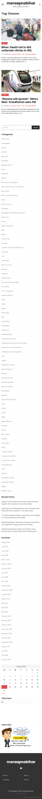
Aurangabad (5, 143)
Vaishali (4, 473)
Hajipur (3, 308)
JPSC (3, 356)
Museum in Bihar (7, 387)
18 (10, 683)
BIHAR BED (4, 174)
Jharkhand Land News (8, 339)
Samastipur (5, 443)
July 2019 (4, 651)
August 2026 (5, 542)
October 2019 (6, 638)
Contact (6, 780)
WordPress (37, 797)
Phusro (3, 408)
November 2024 (6, 590)
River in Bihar (5, 434)
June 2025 (4, 577)
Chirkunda (4, 252)
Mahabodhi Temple (8, 365)
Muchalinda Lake (7, 378)
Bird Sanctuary (6, 204)
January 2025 (6, 586)
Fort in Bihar (5, 287)
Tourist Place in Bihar (8, 460)
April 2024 (4, 603)
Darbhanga (5, 261)
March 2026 (5, 560)
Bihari (3, 200)
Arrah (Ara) (5, 139)
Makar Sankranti (6, 369)
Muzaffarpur (5, 391)
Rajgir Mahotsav (6, 421)
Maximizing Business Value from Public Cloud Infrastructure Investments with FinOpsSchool (19, 530)
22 (32, 683)
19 (15, 683)
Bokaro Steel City (7, 226)
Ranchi (5, 95)
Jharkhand (5, 330)
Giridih (3, 304)
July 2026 (4, 547)
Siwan (3, 447)
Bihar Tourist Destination (9, 195)
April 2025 (4, 581)
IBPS (2, 317)
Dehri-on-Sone (6, 265)
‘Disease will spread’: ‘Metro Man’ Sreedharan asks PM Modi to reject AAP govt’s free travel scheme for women (20, 103)
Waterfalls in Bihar (7, 482)
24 (4, 687)
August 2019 (5, 647)
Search (35, 127)
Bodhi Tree (5, 217)
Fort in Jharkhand (7, 291)
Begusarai (4, 156)
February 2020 (6, 621)
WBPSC (3, 486)
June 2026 (4, 551)
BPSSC (3, 235)
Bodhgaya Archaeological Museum (13, 213)
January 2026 (6, 568)
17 (4, 683)
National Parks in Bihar (8, 400)
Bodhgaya (4, 208)
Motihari (4, 374)
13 (21, 680)
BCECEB (4, 152)
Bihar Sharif (5, 191)
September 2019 (7, 642)
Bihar (4, 43)
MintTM (24, 793)
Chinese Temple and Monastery (12, 248)
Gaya (3, 300)
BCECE (3, 148)
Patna (3, 404)
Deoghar (4, 269)
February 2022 (6, 616)
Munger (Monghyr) (7, 382)
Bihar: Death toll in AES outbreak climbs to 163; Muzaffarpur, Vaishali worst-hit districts (20, 52)
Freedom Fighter (7, 295)
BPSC (3, 230)
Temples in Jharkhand (9, 456)
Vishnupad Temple (7, 478)
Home (5, 775)
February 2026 (6, 564)
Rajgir (3, 417)
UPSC (3, 469)
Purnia (3, 413)
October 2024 (6, 594)
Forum (26, 780)
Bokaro (3, 222)
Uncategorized (6, 465)
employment (5, 278)
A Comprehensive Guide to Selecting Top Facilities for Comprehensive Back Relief (20, 516)
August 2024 (5, 599)
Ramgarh (4, 426)
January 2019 (5, 660)
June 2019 (4, 655)
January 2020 (6, 625)
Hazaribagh (5, 313)
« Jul (2, 693)
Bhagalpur (4, 161)
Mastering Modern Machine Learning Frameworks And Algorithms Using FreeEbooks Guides (20, 523)
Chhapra (4, 243)
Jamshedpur (5, 321)
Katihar (3, 360)
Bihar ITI (4, 178)
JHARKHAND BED (6, 334)
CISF (2, 256)
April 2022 (4, 612)
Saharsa (4, 439)
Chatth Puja (5, 239)
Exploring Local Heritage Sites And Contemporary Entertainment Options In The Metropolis (20, 509)
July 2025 (4, 573)
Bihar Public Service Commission (12, 187)
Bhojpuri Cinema (7, 165)
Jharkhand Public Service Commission (14, 343)
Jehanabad (5, 326)
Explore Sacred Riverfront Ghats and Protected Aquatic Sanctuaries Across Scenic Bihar (19, 502)
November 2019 (6, 634)
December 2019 (6, 629)
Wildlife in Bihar (6, 491)
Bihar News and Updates (9, 182)
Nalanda (4, 395)
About (26, 775)
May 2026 (4, 555)
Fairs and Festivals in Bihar (10, 282)
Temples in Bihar (7, 452)
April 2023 (4, 607)
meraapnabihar (21, 3)
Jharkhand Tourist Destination (11, 347)
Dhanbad (4, 274)
